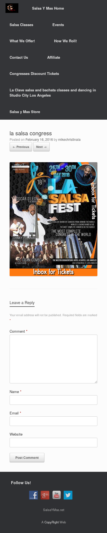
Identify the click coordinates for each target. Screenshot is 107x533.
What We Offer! (22, 40)
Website (16, 434)
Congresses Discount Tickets (34, 73)
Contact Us (19, 57)
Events (58, 24)
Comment (18, 331)
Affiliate (53, 57)
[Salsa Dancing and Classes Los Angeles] (11, 8)
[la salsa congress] (53, 274)
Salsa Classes (21, 24)
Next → (41, 147)
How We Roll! (65, 40)
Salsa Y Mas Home (48, 8)
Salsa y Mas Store (25, 111)
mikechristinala (69, 139)
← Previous (21, 147)
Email (15, 413)
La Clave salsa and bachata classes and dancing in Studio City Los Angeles (53, 92)
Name (15, 391)
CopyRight (51, 522)
